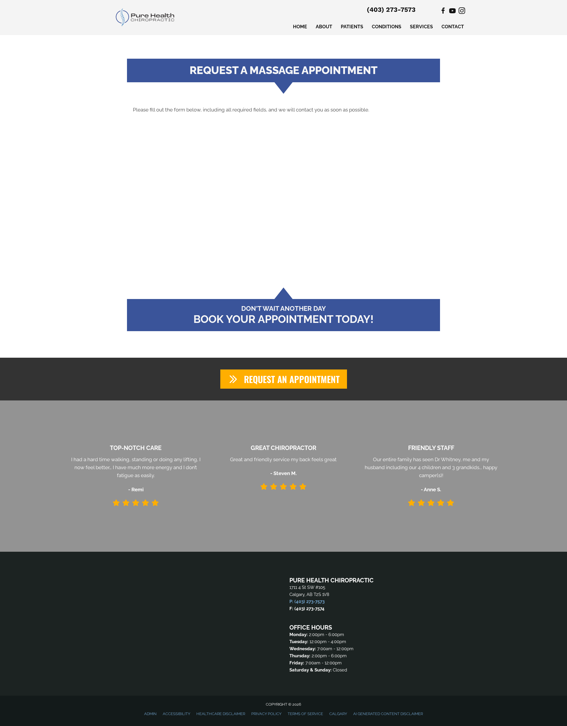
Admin (150, 714)
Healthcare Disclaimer (220, 714)
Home (300, 26)
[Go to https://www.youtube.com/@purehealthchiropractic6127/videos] (452, 11)
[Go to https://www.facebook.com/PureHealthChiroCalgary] (443, 11)
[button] (283, 379)
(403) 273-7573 (391, 9)
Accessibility (176, 714)
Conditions (386, 26)
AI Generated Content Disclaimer (388, 714)
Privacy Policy (266, 714)
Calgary (338, 714)
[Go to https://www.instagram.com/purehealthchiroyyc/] (462, 11)
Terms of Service (305, 714)
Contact (452, 26)
